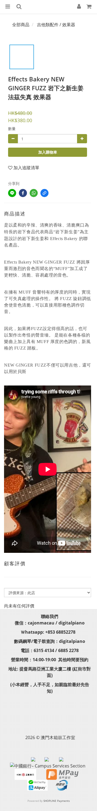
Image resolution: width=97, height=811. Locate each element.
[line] (12, 193)
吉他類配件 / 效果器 (56, 25)
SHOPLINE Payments (56, 801)
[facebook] (23, 193)
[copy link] (44, 193)
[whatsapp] (34, 193)
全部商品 (20, 25)
